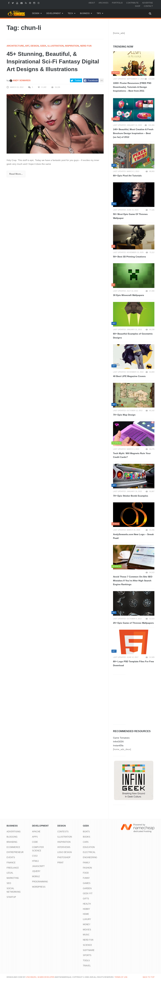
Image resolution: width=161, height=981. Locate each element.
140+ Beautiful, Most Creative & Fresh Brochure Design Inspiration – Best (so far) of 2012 (133, 133)
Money (86, 924)
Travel (87, 965)
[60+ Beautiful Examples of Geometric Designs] (133, 314)
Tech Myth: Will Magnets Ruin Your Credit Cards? (132, 455)
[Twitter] (13, 3)
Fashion (87, 868)
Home (86, 914)
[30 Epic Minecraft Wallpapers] (133, 275)
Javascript (38, 866)
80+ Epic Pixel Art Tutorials (127, 175)
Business (85, 13)
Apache (36, 831)
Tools (86, 960)
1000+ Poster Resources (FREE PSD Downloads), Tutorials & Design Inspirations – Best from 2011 (132, 87)
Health (87, 904)
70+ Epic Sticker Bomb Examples (130, 496)
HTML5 (35, 861)
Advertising (14, 831)
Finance (11, 862)
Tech (70, 13)
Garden (87, 888)
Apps (35, 837)
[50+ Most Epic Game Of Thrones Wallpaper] (133, 194)
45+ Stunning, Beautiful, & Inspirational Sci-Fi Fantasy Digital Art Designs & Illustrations (53, 61)
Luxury (87, 919)
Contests (63, 831)
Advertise (147, 3)
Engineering (90, 857)
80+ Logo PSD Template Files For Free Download (133, 663)
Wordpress (38, 887)
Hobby (86, 909)
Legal (10, 873)
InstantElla (118, 745)
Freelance (13, 868)
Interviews (63, 847)
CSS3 (34, 856)
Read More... (16, 174)
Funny (86, 878)
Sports (87, 955)
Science (87, 945)
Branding (12, 842)
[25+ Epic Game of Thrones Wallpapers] (133, 603)
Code (35, 842)
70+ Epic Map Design (124, 414)
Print (60, 862)
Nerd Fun (86, 46)
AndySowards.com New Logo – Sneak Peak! (133, 536)
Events (11, 857)
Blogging (12, 837)
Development (53, 13)
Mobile (36, 876)
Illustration (55, 46)
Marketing (13, 878)
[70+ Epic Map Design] (133, 395)
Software (88, 950)
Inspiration (72, 46)
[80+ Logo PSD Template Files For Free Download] (133, 642)
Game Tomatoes (121, 737)
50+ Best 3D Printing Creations (129, 256)
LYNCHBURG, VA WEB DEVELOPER (40, 977)
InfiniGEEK (118, 741)
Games (86, 883)
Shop (137, 6)
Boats (86, 831)
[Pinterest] (30, 3)
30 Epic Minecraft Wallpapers (128, 295)
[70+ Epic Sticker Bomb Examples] (133, 476)
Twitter (78, 80)
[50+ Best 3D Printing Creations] (133, 237)
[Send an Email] (21, 3)
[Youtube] (17, 3)
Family (86, 862)
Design (35, 13)
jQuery (36, 871)
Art (27, 46)
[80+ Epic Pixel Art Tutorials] (133, 156)
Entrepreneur (15, 852)
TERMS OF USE (120, 977)
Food (86, 873)
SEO (9, 883)
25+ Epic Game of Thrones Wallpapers (133, 623)
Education (89, 847)
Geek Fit (87, 893)
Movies (87, 929)
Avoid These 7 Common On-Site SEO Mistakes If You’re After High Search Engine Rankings (132, 580)
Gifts (86, 898)
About (92, 3)
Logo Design (64, 852)
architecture (15, 46)
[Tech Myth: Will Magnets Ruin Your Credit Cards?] (133, 433)
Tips (99, 13)
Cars (86, 842)
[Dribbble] (39, 3)
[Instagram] (34, 3)
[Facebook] (9, 3)
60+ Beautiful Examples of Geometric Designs (133, 335)
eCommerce (13, 847)
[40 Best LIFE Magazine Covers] (133, 356)
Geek (43, 46)
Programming (40, 881)
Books (86, 837)
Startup (11, 897)
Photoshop (63, 857)
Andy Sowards (21, 80)
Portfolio (117, 3)
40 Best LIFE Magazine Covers (129, 376)
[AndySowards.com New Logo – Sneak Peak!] (133, 514)
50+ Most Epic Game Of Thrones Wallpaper (130, 216)
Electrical (89, 852)
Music (86, 934)
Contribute (132, 3)
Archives (103, 3)
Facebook (93, 80)
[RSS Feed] (26, 3)
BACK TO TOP (148, 977)
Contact (148, 6)
